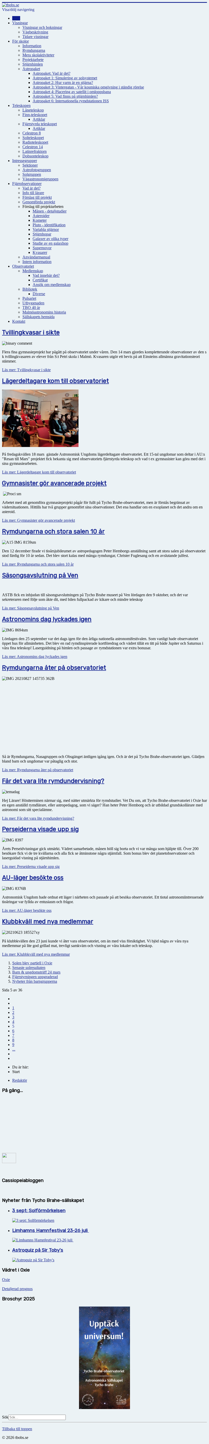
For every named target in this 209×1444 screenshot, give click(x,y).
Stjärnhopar (42, 234)
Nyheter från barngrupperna (34, 981)
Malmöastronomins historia (44, 312)
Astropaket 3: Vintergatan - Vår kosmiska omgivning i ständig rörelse (88, 87)
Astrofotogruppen (36, 170)
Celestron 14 (32, 147)
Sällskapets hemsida (38, 317)
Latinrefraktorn (34, 151)
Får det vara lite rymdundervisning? (53, 781)
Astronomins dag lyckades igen (47, 619)
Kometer (40, 220)
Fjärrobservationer (27, 183)
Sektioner (30, 165)
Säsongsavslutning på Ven (40, 575)
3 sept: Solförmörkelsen (39, 1210)
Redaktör (19, 1080)
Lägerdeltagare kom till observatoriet (55, 380)
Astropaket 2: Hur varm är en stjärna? (63, 82)
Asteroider (41, 216)
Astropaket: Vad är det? (51, 73)
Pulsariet (29, 298)
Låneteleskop (33, 110)
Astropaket (31, 69)
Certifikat (40, 280)
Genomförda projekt (38, 202)
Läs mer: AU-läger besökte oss (26, 910)
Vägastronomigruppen (40, 179)
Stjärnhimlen (32, 64)
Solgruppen (31, 174)
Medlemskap (32, 271)
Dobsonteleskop (35, 156)
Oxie (6, 1279)
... (13, 1049)
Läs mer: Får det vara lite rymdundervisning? (38, 818)
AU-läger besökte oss (32, 877)
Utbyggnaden (33, 303)
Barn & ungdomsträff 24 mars (36, 972)
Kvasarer (40, 252)
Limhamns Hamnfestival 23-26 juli (50, 1230)
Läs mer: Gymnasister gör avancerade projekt (38, 520)
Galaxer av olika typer (50, 238)
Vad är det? (31, 188)
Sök (5, 1417)
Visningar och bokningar (42, 27)
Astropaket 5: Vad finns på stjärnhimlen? (65, 96)
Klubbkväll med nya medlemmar (47, 921)
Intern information (36, 261)
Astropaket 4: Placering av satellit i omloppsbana (72, 92)
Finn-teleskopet (34, 115)
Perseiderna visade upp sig (40, 829)
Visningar (20, 23)
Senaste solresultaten (28, 967)
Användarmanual (36, 257)
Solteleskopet (33, 137)
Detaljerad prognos (17, 1289)
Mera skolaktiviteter (38, 55)
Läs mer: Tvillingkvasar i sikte (26, 370)
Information (31, 46)
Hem (16, 18)
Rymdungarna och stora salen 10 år (53, 531)
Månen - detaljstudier (50, 211)
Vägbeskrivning (35, 32)
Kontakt (18, 321)
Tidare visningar (35, 36)
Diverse (39, 294)
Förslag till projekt (37, 197)
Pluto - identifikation (49, 225)
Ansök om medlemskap (52, 284)
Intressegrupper (24, 160)
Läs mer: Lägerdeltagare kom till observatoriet (39, 472)
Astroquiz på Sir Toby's (37, 1250)
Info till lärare (33, 193)
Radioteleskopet (35, 142)
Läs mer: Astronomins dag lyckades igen (34, 656)
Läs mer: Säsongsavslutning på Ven (30, 608)
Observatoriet (23, 266)
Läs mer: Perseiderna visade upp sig (31, 866)
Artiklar (39, 119)
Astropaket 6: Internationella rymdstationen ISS (71, 101)
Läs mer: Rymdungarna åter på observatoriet (37, 770)
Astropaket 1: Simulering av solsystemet (65, 78)
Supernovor (42, 248)
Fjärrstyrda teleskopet (39, 124)
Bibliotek (29, 289)
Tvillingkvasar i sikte (31, 332)
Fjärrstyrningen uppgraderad (35, 977)
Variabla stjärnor (46, 229)
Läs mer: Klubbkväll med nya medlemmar (36, 954)
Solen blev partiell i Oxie (32, 963)
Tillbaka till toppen (17, 1429)
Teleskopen (21, 105)
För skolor (20, 41)
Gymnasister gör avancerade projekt (54, 483)
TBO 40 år (31, 307)
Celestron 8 (31, 133)
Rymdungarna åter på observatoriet (54, 667)
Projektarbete (33, 59)
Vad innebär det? (46, 275)
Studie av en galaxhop (50, 243)
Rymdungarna (33, 50)
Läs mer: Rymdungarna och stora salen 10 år (38, 564)
